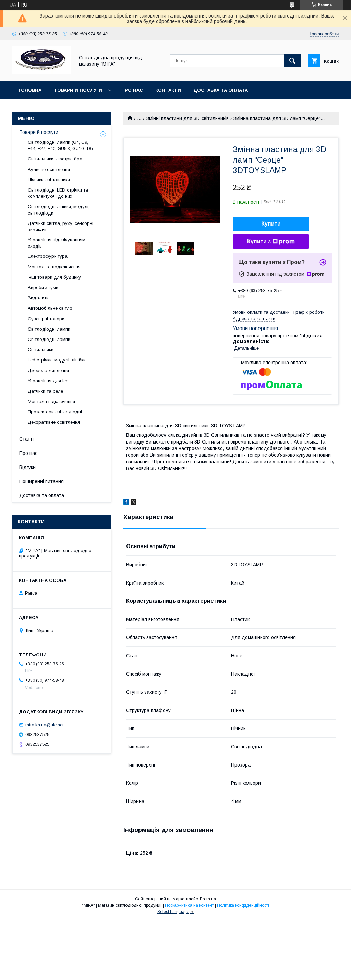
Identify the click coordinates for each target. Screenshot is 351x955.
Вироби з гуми (43, 287)
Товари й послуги (78, 90)
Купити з (259, 241)
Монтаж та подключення (54, 266)
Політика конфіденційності (243, 905)
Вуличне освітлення (49, 169)
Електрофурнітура (48, 256)
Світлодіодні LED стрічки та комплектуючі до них (58, 193)
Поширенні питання (41, 481)
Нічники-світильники (49, 179)
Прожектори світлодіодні (55, 411)
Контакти (168, 90)
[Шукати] (292, 60)
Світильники (40, 349)
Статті (26, 439)
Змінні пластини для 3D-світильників (187, 118)
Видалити (38, 297)
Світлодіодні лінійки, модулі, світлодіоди (58, 209)
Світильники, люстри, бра (55, 158)
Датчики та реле (45, 391)
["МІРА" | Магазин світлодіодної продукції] (41, 72)
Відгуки (27, 467)
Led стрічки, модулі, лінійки (57, 360)
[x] (133, 503)
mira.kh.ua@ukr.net (44, 724)
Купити (271, 224)
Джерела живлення (48, 370)
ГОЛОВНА (30, 90)
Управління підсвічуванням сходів (56, 243)
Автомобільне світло (50, 308)
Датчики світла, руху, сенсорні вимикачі (60, 226)
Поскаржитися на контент (189, 905)
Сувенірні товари (46, 318)
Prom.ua (208, 899)
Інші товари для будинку (54, 277)
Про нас (132, 90)
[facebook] (126, 503)
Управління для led (48, 380)
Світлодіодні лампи (49, 329)
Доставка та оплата (220, 90)
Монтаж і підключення (51, 401)
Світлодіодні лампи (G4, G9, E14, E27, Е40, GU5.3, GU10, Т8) (60, 145)
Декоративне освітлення (54, 422)
